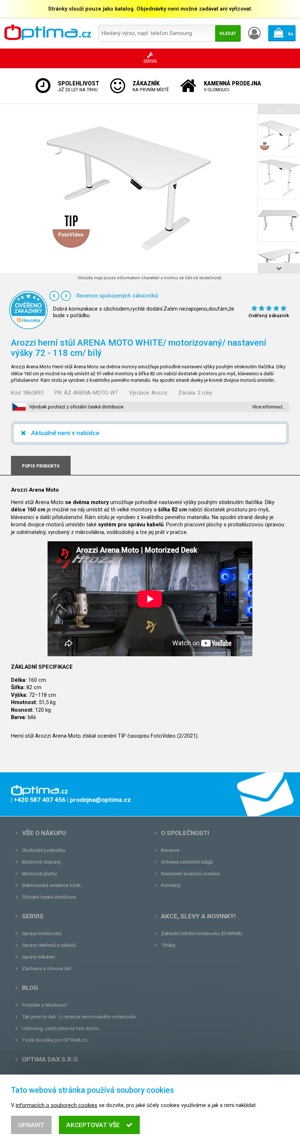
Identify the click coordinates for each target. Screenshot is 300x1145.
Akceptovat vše (93, 1125)
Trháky (168, 945)
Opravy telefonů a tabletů (49, 945)
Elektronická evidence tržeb (51, 885)
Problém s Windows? (45, 1005)
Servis (33, 916)
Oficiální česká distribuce (49, 897)
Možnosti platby (39, 873)
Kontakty (170, 885)
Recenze (170, 850)
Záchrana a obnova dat (46, 968)
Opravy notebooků (41, 933)
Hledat (228, 33)
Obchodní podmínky (43, 850)
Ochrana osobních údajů (187, 862)
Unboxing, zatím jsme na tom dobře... (62, 1028)
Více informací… (269, 407)
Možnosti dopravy (41, 862)
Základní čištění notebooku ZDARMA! (201, 933)
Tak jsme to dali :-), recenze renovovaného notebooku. (79, 1016)
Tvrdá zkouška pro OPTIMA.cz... (56, 1040)
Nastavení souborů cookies (190, 873)
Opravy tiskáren (38, 957)
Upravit (31, 1125)
